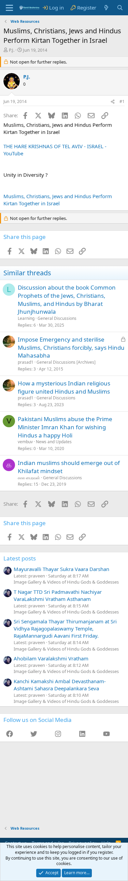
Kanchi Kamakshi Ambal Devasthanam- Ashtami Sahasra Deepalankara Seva (60, 685)
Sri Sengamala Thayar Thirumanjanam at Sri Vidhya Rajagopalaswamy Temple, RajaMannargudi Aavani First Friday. (65, 628)
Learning (26, 318)
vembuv (25, 442)
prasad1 (25, 362)
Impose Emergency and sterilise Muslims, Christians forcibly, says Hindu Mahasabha (71, 347)
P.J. (11, 50)
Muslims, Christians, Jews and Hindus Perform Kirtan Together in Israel (57, 200)
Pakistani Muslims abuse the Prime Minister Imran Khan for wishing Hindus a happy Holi (65, 427)
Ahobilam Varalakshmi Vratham (51, 658)
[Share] (112, 102)
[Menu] (9, 8)
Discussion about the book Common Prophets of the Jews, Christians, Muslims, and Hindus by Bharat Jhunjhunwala (67, 299)
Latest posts (19, 558)
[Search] (120, 7)
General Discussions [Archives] (66, 362)
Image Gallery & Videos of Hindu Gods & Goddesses (66, 582)
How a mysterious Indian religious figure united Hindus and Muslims (64, 387)
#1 (122, 101)
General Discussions (57, 318)
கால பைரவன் (29, 478)
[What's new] (106, 7)
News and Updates (54, 442)
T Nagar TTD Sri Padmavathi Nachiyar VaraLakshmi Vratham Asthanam (58, 595)
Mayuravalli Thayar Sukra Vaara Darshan (61, 569)
